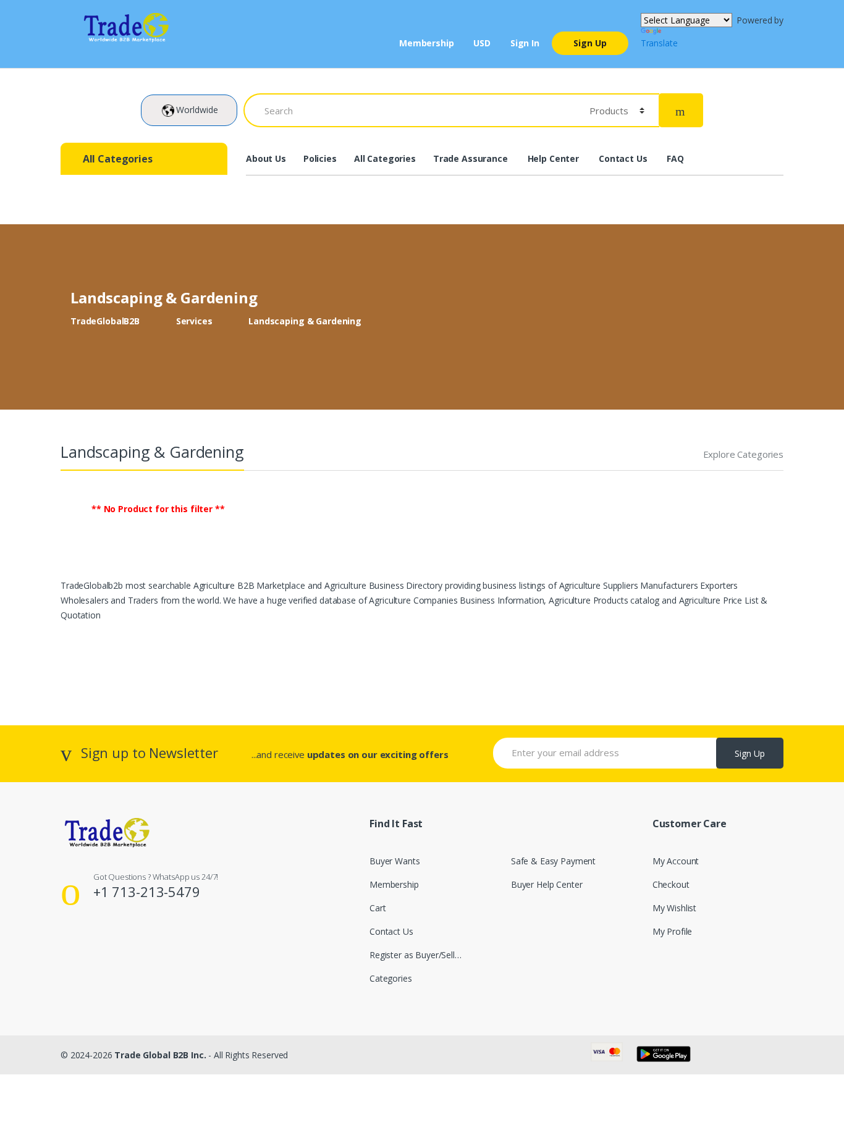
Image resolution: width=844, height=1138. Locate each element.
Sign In (524, 43)
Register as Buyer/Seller (416, 955)
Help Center (553, 158)
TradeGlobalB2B (105, 321)
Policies (320, 158)
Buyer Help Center (547, 884)
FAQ (675, 158)
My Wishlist (674, 908)
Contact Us (623, 158)
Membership (426, 43)
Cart (377, 908)
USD (482, 43)
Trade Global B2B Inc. (160, 1055)
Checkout (671, 884)
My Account (675, 861)
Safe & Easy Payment (553, 861)
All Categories (385, 158)
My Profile (672, 931)
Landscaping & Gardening (304, 321)
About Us (266, 158)
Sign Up (590, 43)
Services (194, 321)
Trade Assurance (470, 158)
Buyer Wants (394, 861)
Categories (390, 978)
